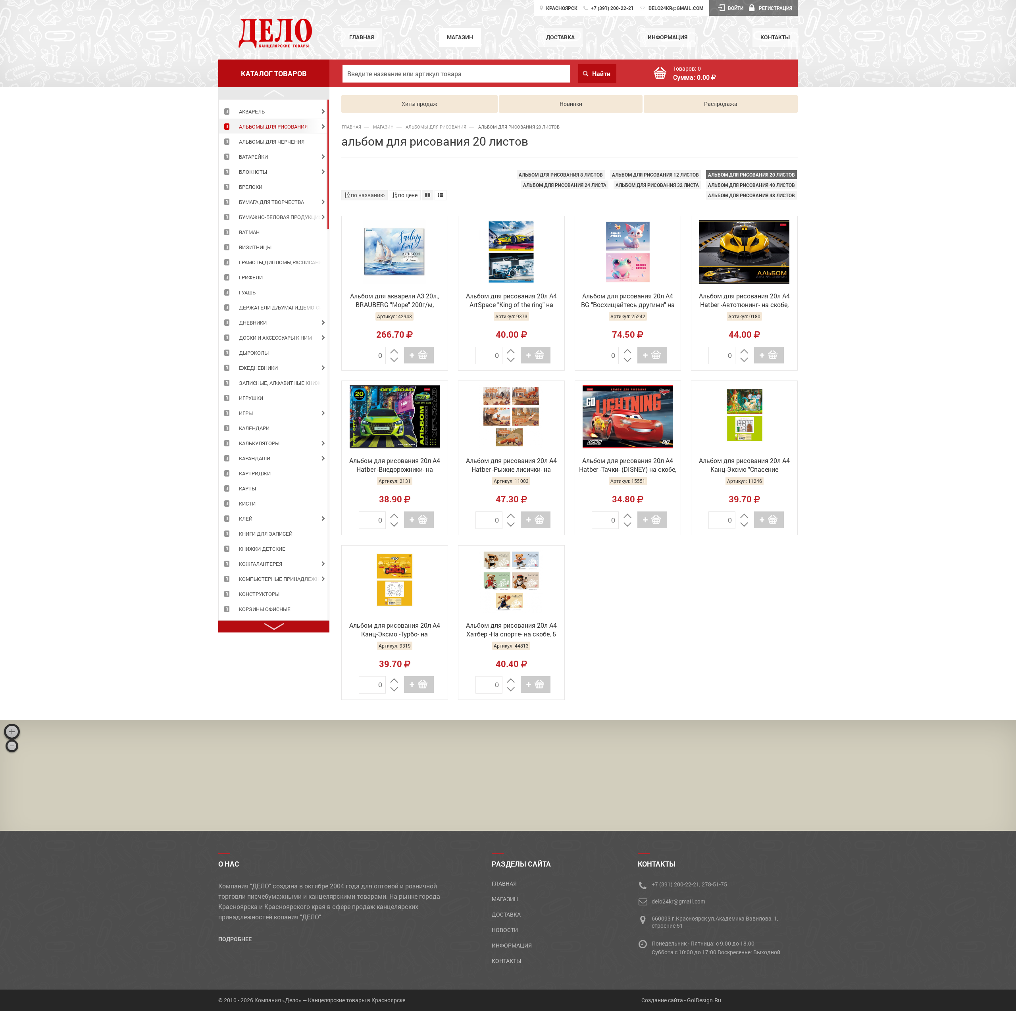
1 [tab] (328, 164)
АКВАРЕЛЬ (252, 111)
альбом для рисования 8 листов (561, 174)
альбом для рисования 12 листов (655, 174)
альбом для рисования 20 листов (751, 174)
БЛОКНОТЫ (253, 171)
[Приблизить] (12, 732)
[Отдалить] (12, 746)
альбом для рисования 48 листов (751, 195)
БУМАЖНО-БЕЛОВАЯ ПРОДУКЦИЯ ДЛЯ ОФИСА (284, 217)
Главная (361, 37)
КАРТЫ (247, 488)
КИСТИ (247, 503)
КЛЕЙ (245, 518)
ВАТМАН (249, 232)
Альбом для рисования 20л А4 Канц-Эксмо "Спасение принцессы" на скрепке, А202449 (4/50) (744, 465)
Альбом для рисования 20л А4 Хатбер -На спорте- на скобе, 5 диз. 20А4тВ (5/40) (511, 630)
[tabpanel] (274, 111)
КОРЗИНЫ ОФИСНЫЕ (265, 609)
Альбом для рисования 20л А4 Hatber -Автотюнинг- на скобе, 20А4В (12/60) (744, 301)
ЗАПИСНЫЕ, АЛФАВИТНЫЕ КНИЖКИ (283, 382)
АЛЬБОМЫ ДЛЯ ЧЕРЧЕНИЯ (271, 141)
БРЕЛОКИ (250, 186)
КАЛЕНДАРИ (254, 428)
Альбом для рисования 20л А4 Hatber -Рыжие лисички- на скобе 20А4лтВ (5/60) (511, 465)
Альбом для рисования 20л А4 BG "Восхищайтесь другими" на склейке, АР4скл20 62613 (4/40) (628, 301)
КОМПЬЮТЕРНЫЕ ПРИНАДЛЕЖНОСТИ (284, 578)
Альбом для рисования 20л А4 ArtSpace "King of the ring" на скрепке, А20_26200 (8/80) (511, 301)
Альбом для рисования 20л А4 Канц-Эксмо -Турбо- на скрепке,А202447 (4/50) (394, 630)
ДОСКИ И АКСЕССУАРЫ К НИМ (275, 337)
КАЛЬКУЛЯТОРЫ (259, 443)
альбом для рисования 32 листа (657, 185)
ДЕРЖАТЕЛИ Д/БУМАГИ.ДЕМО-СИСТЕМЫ (284, 307)
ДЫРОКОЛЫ (254, 352)
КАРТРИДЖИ (255, 473)
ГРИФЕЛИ (251, 277)
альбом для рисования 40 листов (751, 185)
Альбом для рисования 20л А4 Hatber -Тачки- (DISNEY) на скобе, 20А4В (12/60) (627, 465)
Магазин (460, 37)
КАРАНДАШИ (254, 458)
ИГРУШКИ (251, 398)
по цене (407, 195)
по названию (367, 195)
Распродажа (720, 104)
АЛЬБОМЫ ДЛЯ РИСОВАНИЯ (273, 126)
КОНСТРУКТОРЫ (259, 594)
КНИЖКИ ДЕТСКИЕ (262, 548)
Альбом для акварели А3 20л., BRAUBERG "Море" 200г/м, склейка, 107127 (394, 301)
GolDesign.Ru (704, 1000)
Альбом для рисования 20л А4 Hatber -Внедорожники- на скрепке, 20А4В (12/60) (394, 465)
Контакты (775, 37)
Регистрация (775, 8)
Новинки (571, 104)
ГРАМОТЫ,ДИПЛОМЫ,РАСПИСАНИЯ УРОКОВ (284, 262)
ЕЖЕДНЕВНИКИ (258, 367)
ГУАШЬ (247, 292)
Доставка (560, 37)
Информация (667, 37)
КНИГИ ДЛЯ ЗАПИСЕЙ (265, 533)
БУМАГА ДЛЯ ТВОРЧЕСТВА (271, 202)
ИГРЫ (246, 413)
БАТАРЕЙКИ (253, 156)
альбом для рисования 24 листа (564, 185)
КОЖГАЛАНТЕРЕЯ (260, 563)
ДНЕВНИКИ (253, 322)
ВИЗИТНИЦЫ (255, 247)
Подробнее (235, 939)
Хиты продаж (419, 104)
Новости (505, 930)
